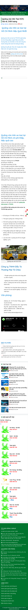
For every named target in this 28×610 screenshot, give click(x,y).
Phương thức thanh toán (7, 601)
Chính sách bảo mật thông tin (9, 586)
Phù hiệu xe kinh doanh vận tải (17, 407)
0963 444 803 (4, 422)
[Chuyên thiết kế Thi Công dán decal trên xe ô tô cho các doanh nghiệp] (5, 395)
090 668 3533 (13, 489)
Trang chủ (3, 12)
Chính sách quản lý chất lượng (9, 588)
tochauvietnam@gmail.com (11, 542)
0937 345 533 (13, 471)
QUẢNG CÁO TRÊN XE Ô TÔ (19, 12)
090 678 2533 (13, 463)
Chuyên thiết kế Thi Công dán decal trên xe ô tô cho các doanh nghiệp (18, 395)
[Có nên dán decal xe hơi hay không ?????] (5, 382)
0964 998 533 (13, 455)
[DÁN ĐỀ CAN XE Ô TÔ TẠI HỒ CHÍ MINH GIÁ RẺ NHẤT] (5, 402)
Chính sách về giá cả (6, 598)
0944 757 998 (13, 515)
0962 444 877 (13, 429)
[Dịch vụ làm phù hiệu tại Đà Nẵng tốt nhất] (5, 389)
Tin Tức (9, 12)
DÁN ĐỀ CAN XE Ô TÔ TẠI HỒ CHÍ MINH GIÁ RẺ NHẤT (18, 401)
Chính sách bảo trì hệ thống (8, 593)
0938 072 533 (13, 506)
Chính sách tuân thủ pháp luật (9, 591)
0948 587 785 (13, 447)
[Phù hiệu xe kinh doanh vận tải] (5, 409)
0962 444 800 (13, 438)
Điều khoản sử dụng (6, 603)
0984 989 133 (13, 481)
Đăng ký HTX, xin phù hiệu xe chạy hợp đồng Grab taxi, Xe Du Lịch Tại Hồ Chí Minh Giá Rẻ (17, 368)
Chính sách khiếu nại (6, 596)
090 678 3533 (13, 498)
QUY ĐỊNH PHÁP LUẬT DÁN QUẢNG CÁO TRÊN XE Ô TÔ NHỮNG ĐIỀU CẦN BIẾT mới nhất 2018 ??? (13, 351)
